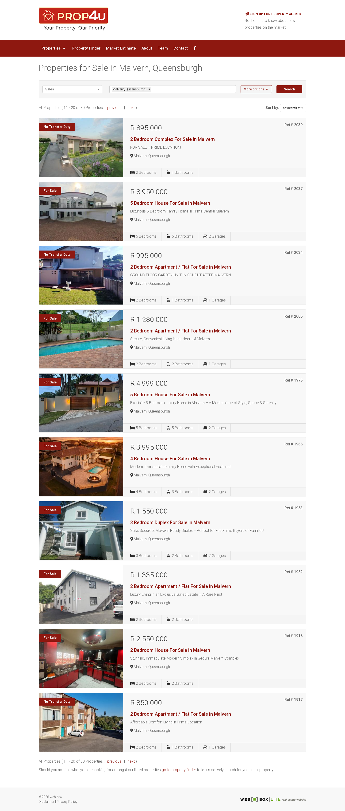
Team (163, 48)
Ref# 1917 (293, 699)
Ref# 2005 (293, 316)
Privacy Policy (67, 801)
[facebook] (195, 48)
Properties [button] (52, 48)
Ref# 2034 (293, 252)
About (147, 48)
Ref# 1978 (293, 380)
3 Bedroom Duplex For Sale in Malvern (170, 522)
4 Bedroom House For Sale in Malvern (170, 458)
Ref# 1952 (293, 572)
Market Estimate (121, 48)
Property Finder (86, 48)
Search (289, 89)
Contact (180, 48)
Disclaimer (46, 801)
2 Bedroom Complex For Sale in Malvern (172, 139)
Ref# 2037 (293, 188)
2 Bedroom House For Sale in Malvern (170, 650)
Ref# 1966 (293, 444)
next (132, 107)
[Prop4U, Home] (138, 19)
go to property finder (179, 770)
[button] (256, 89)
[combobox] (72, 89)
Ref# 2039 (293, 125)
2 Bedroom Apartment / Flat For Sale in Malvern (180, 267)
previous (114, 107)
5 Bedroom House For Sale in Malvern (170, 203)
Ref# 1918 (293, 635)
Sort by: (272, 107)
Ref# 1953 (293, 508)
